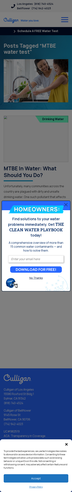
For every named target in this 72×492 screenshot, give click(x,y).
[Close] (66, 204)
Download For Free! (36, 269)
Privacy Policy (36, 486)
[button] (66, 444)
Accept (36, 478)
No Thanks (36, 278)
